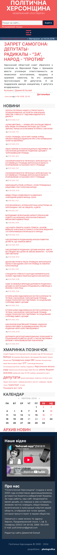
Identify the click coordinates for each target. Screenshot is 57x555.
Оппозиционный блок (11, 367)
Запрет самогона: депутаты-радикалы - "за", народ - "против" (26, 51)
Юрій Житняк (33, 370)
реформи (42, 382)
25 (7, 423)
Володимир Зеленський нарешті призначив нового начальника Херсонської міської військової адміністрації (26, 217)
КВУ (33, 360)
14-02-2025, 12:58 (13, 279)
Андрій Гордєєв (9, 354)
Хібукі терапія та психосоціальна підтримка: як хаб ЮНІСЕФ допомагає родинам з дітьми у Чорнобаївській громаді (28, 151)
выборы (33, 373)
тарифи (49, 382)
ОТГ (25, 363)
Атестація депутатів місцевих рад (27, 354)
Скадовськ (30, 367)
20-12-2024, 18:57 (13, 344)
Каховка (38, 360)
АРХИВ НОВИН (17, 429)
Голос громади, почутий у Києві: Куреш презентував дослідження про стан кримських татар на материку (28, 139)
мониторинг (13, 382)
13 (21, 415)
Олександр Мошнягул (35, 363)
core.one (8, 96)
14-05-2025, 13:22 (13, 235)
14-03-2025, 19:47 (13, 245)
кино (50, 378)
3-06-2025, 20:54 (13, 222)
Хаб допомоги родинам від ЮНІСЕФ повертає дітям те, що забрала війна (27, 241)
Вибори (7, 357)
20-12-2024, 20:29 (13, 331)
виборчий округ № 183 (21, 373)
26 (14, 423)
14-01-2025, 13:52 (13, 305)
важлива (7, 372)
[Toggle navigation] (28, 32)
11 (7, 415)
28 (29, 423)
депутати (11, 377)
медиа (5, 382)
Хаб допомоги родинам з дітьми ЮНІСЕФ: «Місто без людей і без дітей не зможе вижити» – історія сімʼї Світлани (29, 252)
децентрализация (27, 378)
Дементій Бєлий (23, 90)
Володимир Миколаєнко (21, 357)
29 (36, 423)
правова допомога (25, 382)
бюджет (50, 369)
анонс (42, 369)
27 (21, 423)
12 (14, 415)
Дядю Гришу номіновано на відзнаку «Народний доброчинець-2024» (23, 196)
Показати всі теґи (12, 388)
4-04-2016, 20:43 (22, 96)
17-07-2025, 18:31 (13, 156)
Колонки (8, 90)
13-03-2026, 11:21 (13, 132)
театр (5, 385)
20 (21, 419)
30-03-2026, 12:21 (13, 120)
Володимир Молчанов (38, 357)
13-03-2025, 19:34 (13, 257)
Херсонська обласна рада (18, 370)
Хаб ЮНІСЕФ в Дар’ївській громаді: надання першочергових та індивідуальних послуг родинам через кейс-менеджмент (26, 326)
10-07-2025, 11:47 (13, 168)
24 (51, 419)
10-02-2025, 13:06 (13, 291)
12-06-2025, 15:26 (13, 190)
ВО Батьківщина (47, 354)
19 (14, 419)
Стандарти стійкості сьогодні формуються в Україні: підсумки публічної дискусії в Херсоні (27, 275)
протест (35, 382)
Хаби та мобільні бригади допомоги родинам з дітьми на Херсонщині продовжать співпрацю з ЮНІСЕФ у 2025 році (28, 286)
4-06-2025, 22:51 (13, 200)
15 (36, 415)
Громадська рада (21, 360)
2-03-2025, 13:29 (13, 269)
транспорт (13, 384)
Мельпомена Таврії (15, 363)
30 (43, 423)
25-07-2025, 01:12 (13, 144)
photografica (48, 549)
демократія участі (43, 373)
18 (7, 419)
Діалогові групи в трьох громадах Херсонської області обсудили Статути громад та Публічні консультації (28, 264)
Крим (5, 363)
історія (22, 385)
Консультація (46, 360)
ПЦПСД (23, 367)
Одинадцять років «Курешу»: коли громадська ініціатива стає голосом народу (28, 186)
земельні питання (41, 378)
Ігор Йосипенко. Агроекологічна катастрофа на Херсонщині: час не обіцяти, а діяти (28, 206)
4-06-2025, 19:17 (13, 210)
